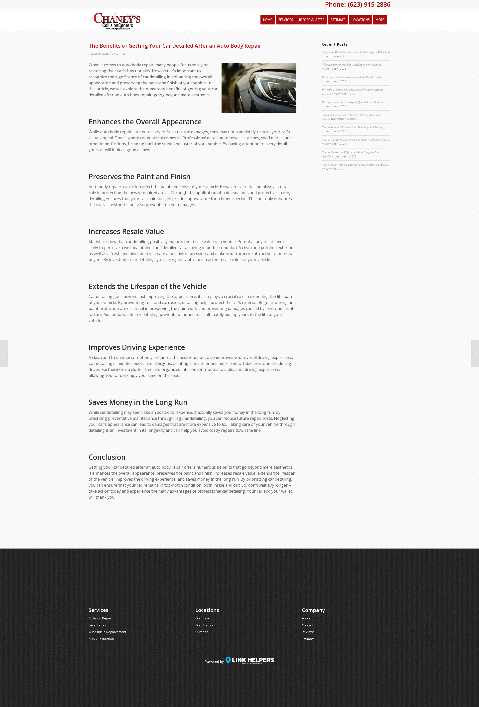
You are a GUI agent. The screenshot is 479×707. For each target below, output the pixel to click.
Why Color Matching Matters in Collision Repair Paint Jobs (356, 52)
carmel (120, 53)
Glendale (202, 618)
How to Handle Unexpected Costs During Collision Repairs (355, 139)
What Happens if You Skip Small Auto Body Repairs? (352, 64)
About (306, 618)
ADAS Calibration (101, 639)
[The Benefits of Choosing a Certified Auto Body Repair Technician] (4, 353)
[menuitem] (267, 20)
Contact (307, 625)
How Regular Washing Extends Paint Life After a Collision (355, 164)
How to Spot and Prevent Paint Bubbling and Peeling (352, 127)
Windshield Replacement (107, 632)
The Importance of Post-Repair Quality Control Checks (353, 102)
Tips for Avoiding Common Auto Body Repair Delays (352, 77)
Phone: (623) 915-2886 (357, 4)
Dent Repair (98, 625)
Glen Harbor (204, 625)
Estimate (308, 639)
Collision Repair (100, 618)
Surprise (201, 632)
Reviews (308, 632)
